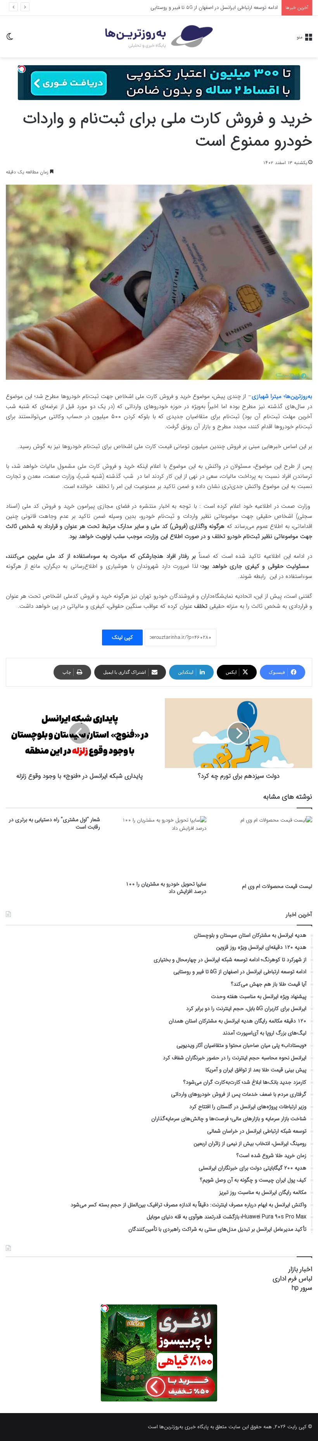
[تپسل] (22, 69)
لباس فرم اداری (292, 1278)
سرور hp (302, 1288)
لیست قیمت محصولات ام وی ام (277, 886)
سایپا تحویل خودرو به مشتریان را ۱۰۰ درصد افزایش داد (166, 888)
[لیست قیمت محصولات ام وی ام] (265, 847)
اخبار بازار (300, 1269)
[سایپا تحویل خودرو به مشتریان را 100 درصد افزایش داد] (159, 846)
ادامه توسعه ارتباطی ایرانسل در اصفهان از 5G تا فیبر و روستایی (214, 7)
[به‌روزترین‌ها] (159, 36)
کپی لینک (122, 637)
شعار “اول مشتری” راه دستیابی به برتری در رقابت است (54, 823)
